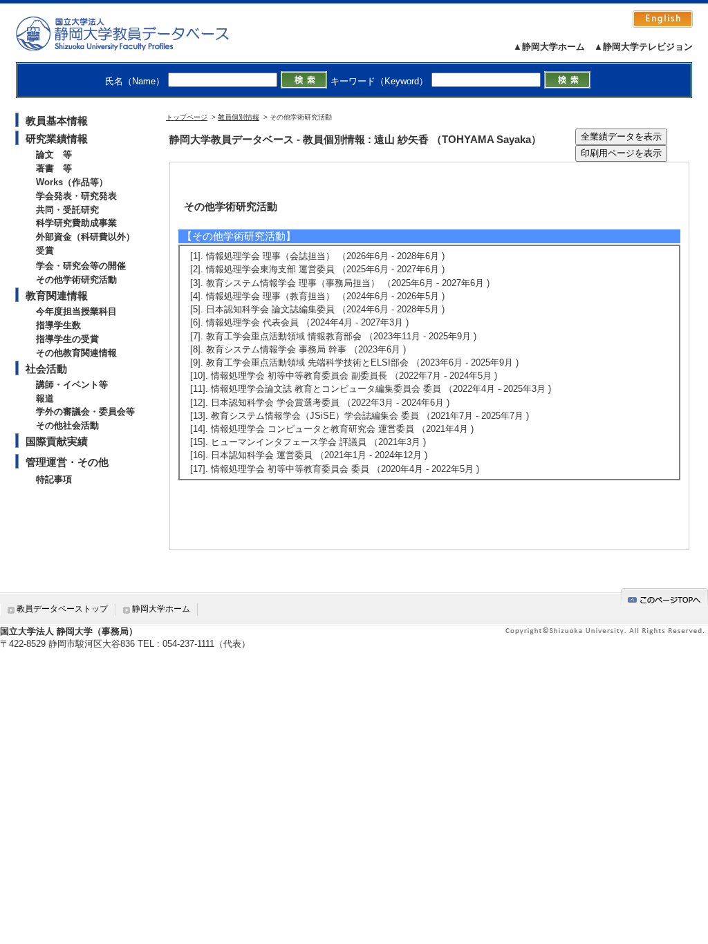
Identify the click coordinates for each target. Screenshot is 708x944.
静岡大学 (136, 33)
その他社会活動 (67, 425)
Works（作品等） (72, 182)
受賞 (45, 250)
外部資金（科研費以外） (85, 237)
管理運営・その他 (67, 462)
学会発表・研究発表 (76, 196)
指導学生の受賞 (67, 339)
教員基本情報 (57, 120)
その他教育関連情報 (76, 353)
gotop (664, 597)
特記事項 (54, 479)
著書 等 (54, 168)
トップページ (186, 117)
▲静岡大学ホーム (549, 46)
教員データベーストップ (62, 609)
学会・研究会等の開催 (81, 266)
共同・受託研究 (67, 210)
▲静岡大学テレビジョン (643, 46)
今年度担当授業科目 (76, 311)
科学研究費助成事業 (76, 223)
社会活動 (46, 369)
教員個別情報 (238, 117)
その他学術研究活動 (76, 279)
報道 (45, 398)
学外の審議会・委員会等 (85, 411)
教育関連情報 (57, 295)
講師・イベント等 (72, 384)
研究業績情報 (57, 138)
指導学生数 (58, 325)
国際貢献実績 (57, 441)
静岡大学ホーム (161, 609)
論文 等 (54, 154)
